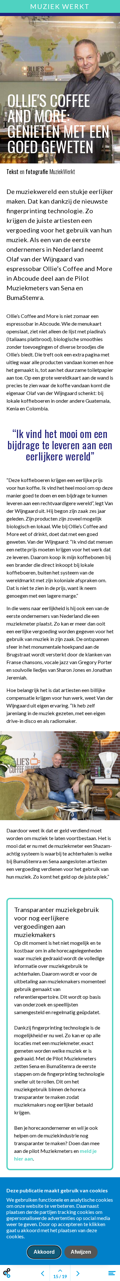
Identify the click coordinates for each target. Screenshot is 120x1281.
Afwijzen (81, 1252)
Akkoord (44, 1252)
